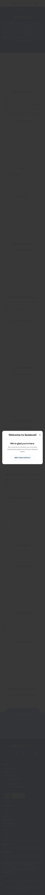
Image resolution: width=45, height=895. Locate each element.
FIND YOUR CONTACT (22, 458)
